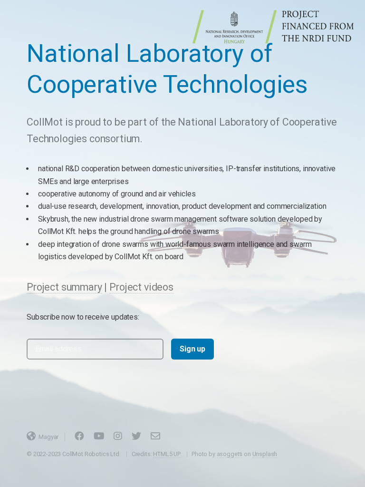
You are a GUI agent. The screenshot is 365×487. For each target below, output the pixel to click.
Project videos (141, 287)
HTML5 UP (167, 454)
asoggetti (230, 454)
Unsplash (265, 454)
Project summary (64, 287)
